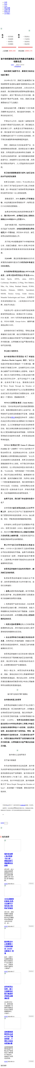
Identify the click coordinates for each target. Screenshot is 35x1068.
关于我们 (7, 13)
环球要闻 (10, 44)
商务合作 (7, 11)
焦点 (2, 36)
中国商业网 (22, 805)
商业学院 (27, 44)
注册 (26, 19)
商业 (19, 36)
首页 (5, 2)
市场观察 (10, 39)
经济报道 (10, 36)
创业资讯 (27, 41)
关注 (6, 823)
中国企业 (31, 883)
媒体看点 (10, 41)
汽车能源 (31, 1061)
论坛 (5, 6)
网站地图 (7, 8)
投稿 (19, 21)
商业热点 (27, 36)
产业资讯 (27, 39)
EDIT (12, 64)
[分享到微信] (8, 817)
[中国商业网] (1, 28)
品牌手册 (7, 10)
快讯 (5, 4)
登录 (12, 19)
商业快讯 (31, 926)
